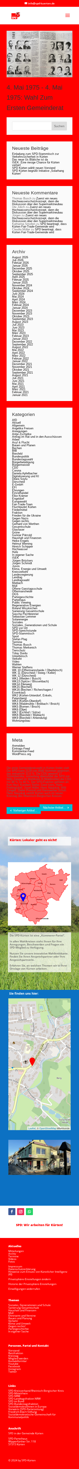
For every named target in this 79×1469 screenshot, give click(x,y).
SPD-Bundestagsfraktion (23, 1404)
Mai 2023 (18, 330)
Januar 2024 (20, 307)
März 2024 (18, 302)
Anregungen (19, 431)
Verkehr (17, 658)
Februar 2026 (20, 262)
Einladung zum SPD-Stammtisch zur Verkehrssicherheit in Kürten (35, 155)
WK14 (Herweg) (22, 684)
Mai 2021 (18, 383)
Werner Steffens (22, 667)
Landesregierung (22, 574)
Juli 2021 (17, 378)
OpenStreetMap (47, 1128)
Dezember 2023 (22, 310)
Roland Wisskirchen (24, 608)
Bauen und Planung (20, 1318)
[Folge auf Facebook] (11, 1211)
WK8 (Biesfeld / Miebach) (28, 715)
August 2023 (20, 321)
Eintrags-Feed (21, 748)
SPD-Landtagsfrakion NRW (24, 1398)
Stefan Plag (19, 639)
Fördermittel (19, 509)
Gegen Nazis (20, 518)
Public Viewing (21, 602)
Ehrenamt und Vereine (22, 1315)
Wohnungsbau (21, 720)
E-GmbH (17, 484)
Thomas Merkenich (24, 647)
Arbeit (16, 439)
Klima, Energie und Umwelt (29, 569)
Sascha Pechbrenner (25, 614)
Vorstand (13, 1350)
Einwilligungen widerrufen (24, 1289)
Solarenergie (20, 619)
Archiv (12, 1254)
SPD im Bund (16, 1401)
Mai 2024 (18, 296)
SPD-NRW (14, 1396)
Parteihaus (19, 600)
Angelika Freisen (22, 428)
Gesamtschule (21, 526)
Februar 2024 (20, 305)
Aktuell (16, 422)
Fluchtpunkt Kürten (24, 507)
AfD (14, 420)
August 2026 (20, 257)
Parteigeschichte (22, 597)
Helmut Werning (22, 543)
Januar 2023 (20, 338)
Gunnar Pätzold (22, 535)
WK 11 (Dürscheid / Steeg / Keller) (34, 672)
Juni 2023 (18, 327)
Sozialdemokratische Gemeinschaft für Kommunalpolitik (32, 1416)
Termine (17, 642)
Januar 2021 (20, 395)
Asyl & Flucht (20, 442)
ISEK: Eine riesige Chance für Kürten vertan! (35, 164)
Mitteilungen (16, 1251)
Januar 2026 (20, 265)
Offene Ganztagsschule (27, 588)
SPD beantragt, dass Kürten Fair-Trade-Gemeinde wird (39, 225)
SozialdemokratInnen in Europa (27, 1406)
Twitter (12, 1371)
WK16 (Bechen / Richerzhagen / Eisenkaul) (32, 691)
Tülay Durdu (19, 653)
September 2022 (22, 344)
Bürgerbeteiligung (23, 462)
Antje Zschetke (21, 434)
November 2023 (22, 313)
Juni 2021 (18, 381)
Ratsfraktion (15, 1353)
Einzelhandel (20, 493)
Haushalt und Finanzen (26, 538)
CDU (15, 467)
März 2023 (18, 333)
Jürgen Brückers (22, 560)
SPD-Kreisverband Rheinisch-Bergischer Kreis (36, 1391)
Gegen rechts (20, 521)
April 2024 (18, 299)
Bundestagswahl (22, 459)
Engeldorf (18, 498)
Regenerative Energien (26, 605)
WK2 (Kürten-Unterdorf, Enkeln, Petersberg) (32, 697)
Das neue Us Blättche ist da (30, 159)
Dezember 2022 (22, 341)
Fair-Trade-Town (22, 504)
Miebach (17, 583)
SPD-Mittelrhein (18, 1393)
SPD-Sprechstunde (24, 630)
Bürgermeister (21, 464)
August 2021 (20, 375)
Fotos (11, 1261)
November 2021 (22, 367)
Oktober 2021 (20, 369)
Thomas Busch (21, 644)
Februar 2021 (20, 392)
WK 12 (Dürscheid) (24, 675)
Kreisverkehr (20, 571)
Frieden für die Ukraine (26, 515)
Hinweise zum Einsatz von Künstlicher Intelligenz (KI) (37, 1273)
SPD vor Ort (20, 628)
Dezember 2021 (22, 364)
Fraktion (17, 512)
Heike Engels (20, 540)
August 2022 (20, 347)
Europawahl (19, 501)
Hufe (15, 552)
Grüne (16, 532)
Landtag (17, 577)
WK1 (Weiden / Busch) (26, 678)
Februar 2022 (20, 358)
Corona (16, 470)
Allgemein (18, 425)
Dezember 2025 (22, 268)
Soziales (17, 622)
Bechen (17, 448)
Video (15, 661)
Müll (14, 585)
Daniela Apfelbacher (24, 473)
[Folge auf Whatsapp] (29, 1211)
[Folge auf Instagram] (20, 1211)
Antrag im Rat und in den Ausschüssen (37, 436)
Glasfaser (18, 529)
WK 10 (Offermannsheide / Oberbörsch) (37, 670)
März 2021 (18, 389)
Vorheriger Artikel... (25, 810)
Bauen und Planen (23, 445)
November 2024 (22, 285)
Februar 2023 (20, 336)
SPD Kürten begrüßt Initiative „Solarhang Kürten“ (38, 172)
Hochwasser (20, 549)
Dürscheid (18, 481)
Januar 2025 (20, 282)
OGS (15, 594)
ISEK (15, 557)
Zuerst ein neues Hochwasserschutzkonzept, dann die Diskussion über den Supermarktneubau (37, 201)
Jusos (16, 566)
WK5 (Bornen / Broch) (26, 706)
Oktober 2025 (20, 271)
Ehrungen (18, 490)
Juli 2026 (17, 260)
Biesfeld (17, 453)
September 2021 (22, 372)
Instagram (14, 1369)
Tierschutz (18, 650)
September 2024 (22, 291)
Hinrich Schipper (22, 546)
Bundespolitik (20, 456)
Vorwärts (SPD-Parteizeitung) (26, 1409)
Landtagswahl (20, 580)
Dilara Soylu (19, 479)
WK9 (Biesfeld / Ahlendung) (29, 717)
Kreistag (13, 1356)
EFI (14, 487)
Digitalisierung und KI (25, 476)
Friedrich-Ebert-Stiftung (22, 1412)
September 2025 (22, 274)
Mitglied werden (18, 1358)
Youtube (13, 1364)
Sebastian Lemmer (24, 616)
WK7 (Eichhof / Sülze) (26, 712)
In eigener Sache (23, 555)
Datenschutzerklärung (22, 1269)
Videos (12, 1259)
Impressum (15, 1266)
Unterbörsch (19, 656)
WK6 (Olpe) (19, 709)
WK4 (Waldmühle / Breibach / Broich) (35, 703)
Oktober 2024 (20, 288)
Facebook (14, 1366)
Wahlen (17, 664)
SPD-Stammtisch (23, 633)
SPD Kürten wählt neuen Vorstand (33, 168)
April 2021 (18, 386)
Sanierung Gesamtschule (28, 611)
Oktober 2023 (20, 316)
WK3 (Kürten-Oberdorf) (26, 701)
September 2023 (22, 319)
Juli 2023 (17, 324)
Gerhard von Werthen (25, 524)
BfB (14, 450)
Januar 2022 (20, 361)
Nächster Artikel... (54, 807)
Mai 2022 (18, 350)
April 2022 (18, 352)
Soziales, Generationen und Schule (34, 625)
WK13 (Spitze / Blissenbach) (30, 681)
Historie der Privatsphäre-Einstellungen (32, 1284)
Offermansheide (22, 591)
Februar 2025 (20, 279)
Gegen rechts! (16, 1326)
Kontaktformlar (17, 1361)
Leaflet (32, 1128)
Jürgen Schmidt (22, 563)
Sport (15, 636)
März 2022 (18, 355)
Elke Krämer (20, 495)
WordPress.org (21, 754)
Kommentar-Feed (23, 751)
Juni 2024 (18, 293)
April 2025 (18, 276)
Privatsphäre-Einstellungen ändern (29, 1279)
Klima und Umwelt (19, 1323)
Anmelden (18, 745)
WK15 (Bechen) (22, 686)
